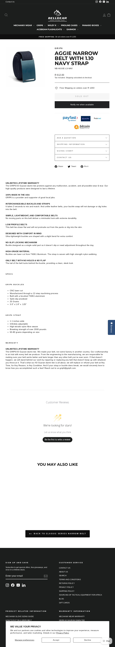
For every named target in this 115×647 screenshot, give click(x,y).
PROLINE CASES (69, 25)
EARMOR (71, 29)
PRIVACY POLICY (66, 587)
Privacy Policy (62, 633)
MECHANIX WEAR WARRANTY (72, 616)
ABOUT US (63, 572)
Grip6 (59, 48)
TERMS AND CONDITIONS (70, 580)
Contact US (64, 157)
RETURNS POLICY (67, 583)
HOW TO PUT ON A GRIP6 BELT (19, 620)
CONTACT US (64, 568)
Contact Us (10, 2)
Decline (87, 640)
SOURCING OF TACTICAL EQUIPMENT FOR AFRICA (80, 595)
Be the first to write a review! (57, 439)
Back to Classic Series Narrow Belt (59, 534)
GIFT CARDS (64, 603)
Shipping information (71, 144)
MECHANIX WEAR (23, 25)
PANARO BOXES (90, 25)
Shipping (69, 78)
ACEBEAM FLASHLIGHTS (49, 29)
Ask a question (66, 138)
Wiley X (52, 25)
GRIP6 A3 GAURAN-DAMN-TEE (72, 620)
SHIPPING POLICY (66, 591)
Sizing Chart (65, 151)
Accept (56, 640)
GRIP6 (40, 25)
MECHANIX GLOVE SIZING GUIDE (20, 616)
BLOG (61, 599)
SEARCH (62, 576)
